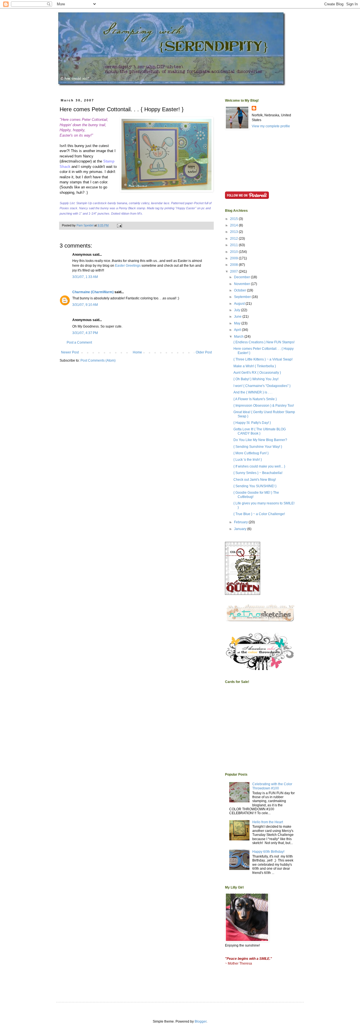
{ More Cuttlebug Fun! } (251, 453)
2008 (234, 265)
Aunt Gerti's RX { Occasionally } (257, 373)
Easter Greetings (128, 266)
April (238, 330)
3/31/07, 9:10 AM (85, 305)
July (237, 310)
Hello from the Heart (267, 822)
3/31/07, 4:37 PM (85, 333)
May (237, 323)
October (240, 290)
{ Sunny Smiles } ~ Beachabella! (257, 473)
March (239, 337)
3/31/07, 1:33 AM (85, 277)
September (243, 297)
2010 (234, 252)
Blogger (200, 1021)
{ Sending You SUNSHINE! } (254, 486)
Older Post (204, 352)
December (242, 277)
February (241, 522)
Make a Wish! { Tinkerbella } (254, 366)
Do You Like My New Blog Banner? (260, 440)
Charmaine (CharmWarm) (93, 292)
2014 (234, 225)
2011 (234, 245)
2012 (234, 239)
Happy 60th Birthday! (268, 852)
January (240, 529)
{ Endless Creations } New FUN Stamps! (263, 342)
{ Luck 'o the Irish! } (247, 460)
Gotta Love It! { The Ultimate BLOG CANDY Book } (259, 431)
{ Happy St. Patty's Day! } (252, 423)
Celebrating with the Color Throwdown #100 (272, 786)
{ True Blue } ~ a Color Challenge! (259, 514)
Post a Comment (79, 342)
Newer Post (70, 352)
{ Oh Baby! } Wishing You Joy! (255, 379)
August (240, 304)
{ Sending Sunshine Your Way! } (257, 447)
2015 (234, 219)
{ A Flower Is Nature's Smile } (255, 399)
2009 (234, 258)
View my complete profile (271, 126)
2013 (234, 232)
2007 (234, 271)
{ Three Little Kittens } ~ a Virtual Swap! (262, 359)
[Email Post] (119, 225)
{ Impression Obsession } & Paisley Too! (263, 406)
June (238, 317)
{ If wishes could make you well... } (259, 466)
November (242, 284)
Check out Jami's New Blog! (254, 480)
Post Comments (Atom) (98, 360)
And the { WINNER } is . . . (252, 392)
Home (137, 352)
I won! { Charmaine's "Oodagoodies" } (262, 386)
